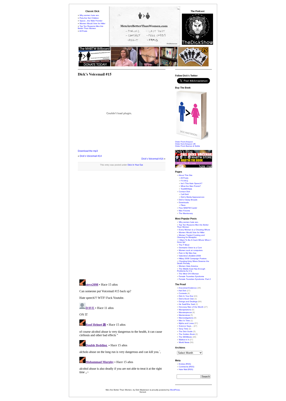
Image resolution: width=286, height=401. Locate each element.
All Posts (83, 31)
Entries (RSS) (185, 364)
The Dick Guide (186, 331)
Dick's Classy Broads (188, 200)
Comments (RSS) (186, 367)
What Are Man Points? (191, 186)
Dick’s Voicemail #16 (152, 158)
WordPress (175, 390)
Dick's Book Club (186, 299)
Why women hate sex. (89, 15)
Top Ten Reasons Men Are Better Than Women (90, 27)
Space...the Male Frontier (91, 21)
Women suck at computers (191, 250)
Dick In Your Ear (135, 165)
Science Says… (186, 326)
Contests (183, 293)
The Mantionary (186, 213)
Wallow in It (184, 340)
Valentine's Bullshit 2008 (190, 256)
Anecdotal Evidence (188, 288)
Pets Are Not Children (89, 18)
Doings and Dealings (188, 301)
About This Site (185, 175)
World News (184, 342)
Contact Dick (184, 191)
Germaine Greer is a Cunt (190, 248)
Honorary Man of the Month (191, 307)
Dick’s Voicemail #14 (91, 156)
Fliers (183, 205)
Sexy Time (183, 329)
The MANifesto (185, 337)
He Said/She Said (187, 304)
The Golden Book (187, 334)
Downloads (184, 202)
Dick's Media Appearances (192, 197)
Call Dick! (185, 194)
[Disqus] (121, 227)
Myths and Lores (186, 323)
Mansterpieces (185, 312)
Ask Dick (182, 291)
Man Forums (184, 211)
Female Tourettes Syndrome (191, 276)
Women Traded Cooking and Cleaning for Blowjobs (191, 236)
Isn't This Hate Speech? (191, 183)
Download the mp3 (88, 151)
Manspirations (185, 310)
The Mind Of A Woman (189, 274)
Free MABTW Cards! (188, 208)
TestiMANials (186, 189)
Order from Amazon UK (185, 144)
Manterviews (184, 315)
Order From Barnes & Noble (187, 146)
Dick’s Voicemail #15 (94, 74)
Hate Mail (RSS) (186, 369)
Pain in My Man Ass (187, 253)
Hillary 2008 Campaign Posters (192, 258)
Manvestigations (186, 318)
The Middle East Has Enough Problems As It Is (191, 270)
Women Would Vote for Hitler (92, 23)
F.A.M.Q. (185, 181)
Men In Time (184, 320)
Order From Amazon (184, 142)
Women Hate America (188, 266)
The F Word (184, 245)
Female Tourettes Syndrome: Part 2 (195, 279)
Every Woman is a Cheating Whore (194, 230)
